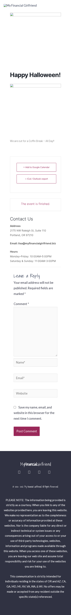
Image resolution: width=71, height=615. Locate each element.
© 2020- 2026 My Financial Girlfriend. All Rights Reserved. (35, 486)
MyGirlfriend (35, 464)
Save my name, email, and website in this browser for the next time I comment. (34, 413)
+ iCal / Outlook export (36, 178)
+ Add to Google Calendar (36, 167)
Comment (21, 304)
